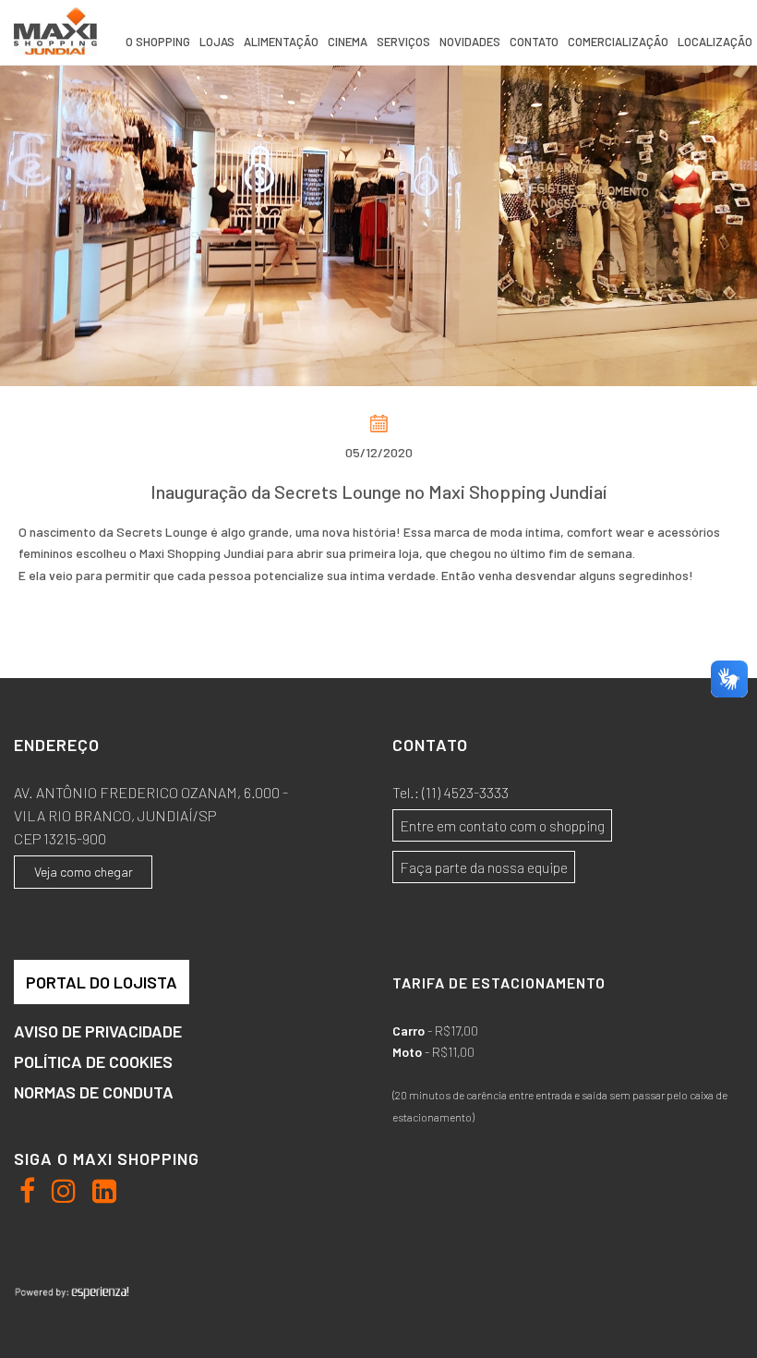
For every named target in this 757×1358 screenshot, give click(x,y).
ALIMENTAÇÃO (281, 41)
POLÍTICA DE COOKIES (93, 1061)
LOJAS (216, 41)
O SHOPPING (158, 41)
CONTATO (534, 41)
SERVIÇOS (403, 41)
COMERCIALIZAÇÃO (618, 41)
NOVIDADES (469, 41)
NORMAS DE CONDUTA (94, 1092)
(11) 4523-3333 (465, 792)
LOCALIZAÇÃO (715, 41)
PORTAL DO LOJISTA (101, 982)
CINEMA (347, 41)
